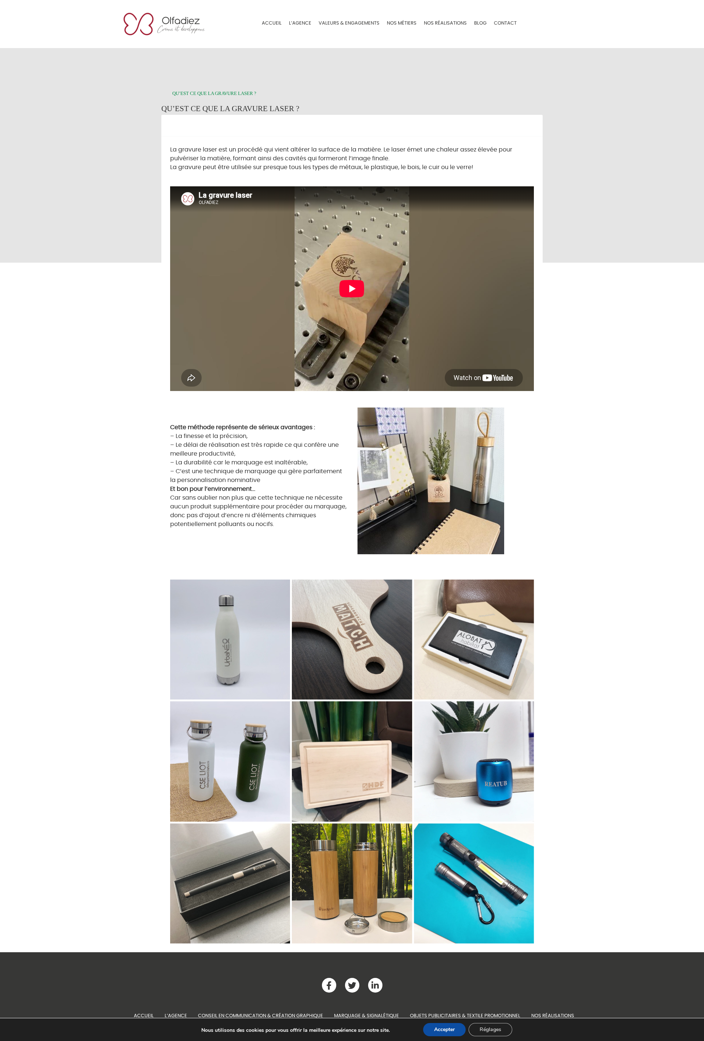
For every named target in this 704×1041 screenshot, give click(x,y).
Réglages (490, 1029)
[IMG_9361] (352, 640)
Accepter (444, 1029)
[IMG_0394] (474, 761)
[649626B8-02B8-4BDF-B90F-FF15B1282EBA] (474, 640)
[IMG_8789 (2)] (352, 883)
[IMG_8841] (230, 883)
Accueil (272, 23)
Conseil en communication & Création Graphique (260, 1015)
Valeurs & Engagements (349, 23)
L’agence (300, 23)
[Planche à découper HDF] (352, 761)
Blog (480, 23)
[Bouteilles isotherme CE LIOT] (230, 761)
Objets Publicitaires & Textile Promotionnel (465, 1015)
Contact (505, 23)
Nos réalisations (445, 23)
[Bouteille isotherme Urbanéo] (230, 640)
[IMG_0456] (474, 883)
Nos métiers (402, 23)
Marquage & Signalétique (366, 1015)
